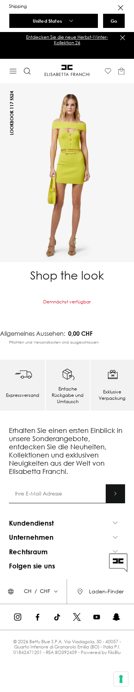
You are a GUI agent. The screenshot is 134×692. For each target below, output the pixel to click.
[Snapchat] (116, 617)
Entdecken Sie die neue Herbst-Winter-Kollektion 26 (67, 39)
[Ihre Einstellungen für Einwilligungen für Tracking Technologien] (121, 679)
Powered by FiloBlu (101, 652)
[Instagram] (18, 617)
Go (114, 21)
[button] (67, 40)
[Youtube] (96, 617)
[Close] (120, 8)
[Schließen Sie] (122, 37)
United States (47, 21)
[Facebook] (37, 617)
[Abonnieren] (115, 493)
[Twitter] (77, 617)
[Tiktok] (57, 617)
